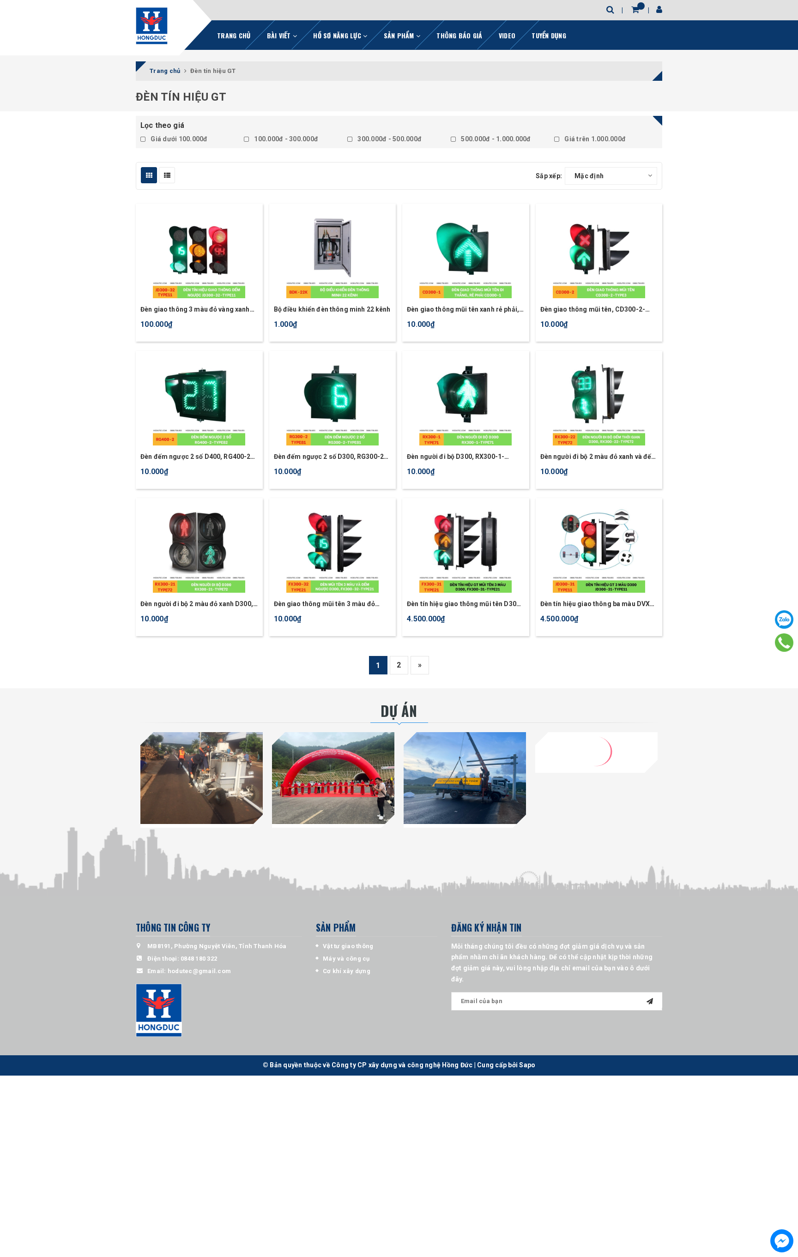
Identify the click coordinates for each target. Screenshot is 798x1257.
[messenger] (781, 1240)
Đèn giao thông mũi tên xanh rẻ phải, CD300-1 (463, 310)
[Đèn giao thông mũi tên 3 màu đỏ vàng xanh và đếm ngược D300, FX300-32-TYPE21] (332, 546)
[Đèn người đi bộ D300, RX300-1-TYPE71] (465, 399)
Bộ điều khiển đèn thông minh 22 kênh (332, 309)
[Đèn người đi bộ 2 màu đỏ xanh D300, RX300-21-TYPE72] (199, 546)
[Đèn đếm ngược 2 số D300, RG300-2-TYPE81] (332, 399)
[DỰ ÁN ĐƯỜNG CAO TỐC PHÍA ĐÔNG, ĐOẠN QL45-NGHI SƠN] (596, 778)
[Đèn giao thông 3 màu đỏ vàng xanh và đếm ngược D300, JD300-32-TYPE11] (199, 252)
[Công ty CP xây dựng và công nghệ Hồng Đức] (152, 25)
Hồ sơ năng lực (338, 35)
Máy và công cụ (346, 958)
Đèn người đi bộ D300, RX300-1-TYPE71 (455, 457)
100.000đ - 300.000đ (285, 139)
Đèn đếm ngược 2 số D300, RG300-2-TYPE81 (330, 457)
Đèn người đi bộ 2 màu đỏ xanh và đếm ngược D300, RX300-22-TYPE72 (599, 457)
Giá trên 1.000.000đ (594, 139)
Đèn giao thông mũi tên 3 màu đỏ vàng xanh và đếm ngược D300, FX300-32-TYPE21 (324, 604)
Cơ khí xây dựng (346, 971)
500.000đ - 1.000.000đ (495, 139)
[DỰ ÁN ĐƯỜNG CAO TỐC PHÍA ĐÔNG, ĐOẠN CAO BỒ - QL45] (333, 778)
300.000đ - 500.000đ (389, 139)
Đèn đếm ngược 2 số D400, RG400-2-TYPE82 (197, 457)
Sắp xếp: (549, 176)
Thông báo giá (459, 35)
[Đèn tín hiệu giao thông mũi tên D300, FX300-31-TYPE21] (465, 546)
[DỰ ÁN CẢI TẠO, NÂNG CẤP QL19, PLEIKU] (201, 778)
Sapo (527, 1065)
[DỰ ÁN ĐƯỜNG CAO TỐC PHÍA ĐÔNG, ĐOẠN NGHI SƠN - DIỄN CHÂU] (465, 778)
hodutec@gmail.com (199, 971)
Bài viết (280, 35)
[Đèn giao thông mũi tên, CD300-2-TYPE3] (599, 252)
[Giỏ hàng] (635, 9)
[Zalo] (784, 619)
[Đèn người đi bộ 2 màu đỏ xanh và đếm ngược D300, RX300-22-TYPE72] (599, 399)
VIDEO (507, 35)
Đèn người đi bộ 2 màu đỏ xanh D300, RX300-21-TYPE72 (196, 604)
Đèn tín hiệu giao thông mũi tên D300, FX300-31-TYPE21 (464, 604)
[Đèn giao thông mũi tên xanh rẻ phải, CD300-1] (465, 252)
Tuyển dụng (549, 35)
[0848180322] (784, 642)
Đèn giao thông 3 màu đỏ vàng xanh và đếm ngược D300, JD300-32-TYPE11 (195, 310)
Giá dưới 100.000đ (178, 139)
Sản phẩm (400, 35)
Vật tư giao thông (348, 946)
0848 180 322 (199, 958)
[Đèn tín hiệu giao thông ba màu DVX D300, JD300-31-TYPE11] (599, 546)
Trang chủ (233, 35)
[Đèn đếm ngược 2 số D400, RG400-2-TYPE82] (199, 399)
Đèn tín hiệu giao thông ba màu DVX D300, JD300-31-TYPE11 (595, 604)
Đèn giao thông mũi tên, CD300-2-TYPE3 (592, 310)
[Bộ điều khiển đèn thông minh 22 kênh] (332, 252)
